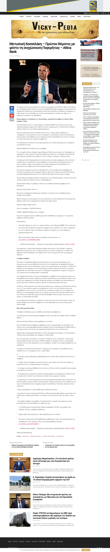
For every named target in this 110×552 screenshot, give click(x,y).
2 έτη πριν (12, 55)
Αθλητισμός (87, 16)
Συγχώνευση (60, 436)
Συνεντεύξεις (64, 16)
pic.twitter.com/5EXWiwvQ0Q (29, 240)
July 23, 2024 (69, 244)
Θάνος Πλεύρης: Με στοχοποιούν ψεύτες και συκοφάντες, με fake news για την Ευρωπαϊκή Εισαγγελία (52, 497)
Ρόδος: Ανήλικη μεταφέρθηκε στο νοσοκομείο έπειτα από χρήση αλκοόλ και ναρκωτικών (91, 118)
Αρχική (22, 16)
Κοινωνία (45, 16)
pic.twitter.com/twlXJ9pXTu (29, 424)
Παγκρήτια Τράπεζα (35, 436)
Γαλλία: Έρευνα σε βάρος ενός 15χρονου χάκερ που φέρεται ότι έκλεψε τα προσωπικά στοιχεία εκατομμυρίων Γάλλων (91, 125)
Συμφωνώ (86, 550)
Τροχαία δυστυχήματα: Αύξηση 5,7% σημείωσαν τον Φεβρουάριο (91, 105)
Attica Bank (26, 436)
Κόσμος (72, 16)
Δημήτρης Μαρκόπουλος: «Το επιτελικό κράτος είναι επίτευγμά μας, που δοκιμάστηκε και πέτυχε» (53, 461)
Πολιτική (28, 16)
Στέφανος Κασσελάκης (49, 436)
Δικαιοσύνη (54, 16)
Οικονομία (37, 16)
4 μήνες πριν (37, 466)
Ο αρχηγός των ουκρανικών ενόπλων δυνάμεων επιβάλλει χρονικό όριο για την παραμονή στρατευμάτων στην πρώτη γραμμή (91, 98)
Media (79, 16)
